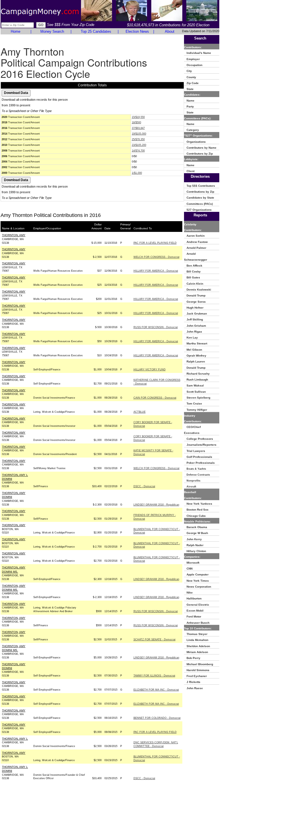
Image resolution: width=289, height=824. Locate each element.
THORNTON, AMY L (15, 738)
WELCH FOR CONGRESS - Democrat (156, 257)
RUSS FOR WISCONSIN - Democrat (155, 327)
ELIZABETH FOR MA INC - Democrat (156, 689)
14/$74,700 (138, 150)
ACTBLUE (139, 411)
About (169, 31)
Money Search (52, 31)
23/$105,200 (139, 145)
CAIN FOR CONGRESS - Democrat (154, 397)
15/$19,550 (138, 117)
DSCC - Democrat (144, 486)
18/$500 (136, 122)
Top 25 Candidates (96, 31)
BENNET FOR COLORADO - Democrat (157, 718)
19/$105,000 (139, 133)
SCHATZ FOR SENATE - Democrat (154, 639)
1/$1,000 (137, 173)
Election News (137, 31)
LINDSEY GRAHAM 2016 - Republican (156, 504)
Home (15, 31)
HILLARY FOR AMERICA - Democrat (155, 270)
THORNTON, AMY (13, 235)
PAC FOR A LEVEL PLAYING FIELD (155, 242)
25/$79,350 (138, 139)
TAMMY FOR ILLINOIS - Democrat (154, 675)
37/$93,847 (138, 128)
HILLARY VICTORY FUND (149, 369)
